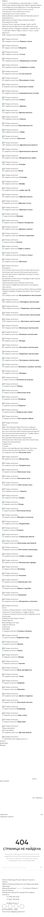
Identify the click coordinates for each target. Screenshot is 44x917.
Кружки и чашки (21, 610)
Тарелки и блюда (33, 610)
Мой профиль (30, 892)
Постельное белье (13, 442)
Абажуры (5, 289)
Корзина (13, 892)
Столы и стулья (7, 3)
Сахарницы (6, 627)
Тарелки (10, 620)
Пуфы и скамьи (22, 30)
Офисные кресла (8, 26)
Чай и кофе (28, 614)
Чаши (17, 623)
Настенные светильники (11, 272)
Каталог (3, 741)
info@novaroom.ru (21, 739)
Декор (4, 425)
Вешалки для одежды (22, 448)
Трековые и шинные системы (28, 274)
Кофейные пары (8, 618)
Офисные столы (20, 26)
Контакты (31, 880)
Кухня (4, 608)
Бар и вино (36, 614)
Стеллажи (16, 24)
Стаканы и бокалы (8, 610)
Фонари (22, 283)
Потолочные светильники (11, 270)
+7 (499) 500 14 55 (8, 739)
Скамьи (23, 14)
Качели (13, 30)
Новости (35, 888)
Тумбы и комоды (8, 448)
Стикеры (5, 446)
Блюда (4, 620)
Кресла (23, 16)
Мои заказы (21, 892)
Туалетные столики (23, 12)
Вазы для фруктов (8, 623)
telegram (4, 906)
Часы (8, 427)
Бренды (3, 745)
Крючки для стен (15, 450)
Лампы (27, 289)
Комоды (5, 24)
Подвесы (12, 291)
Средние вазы (27, 438)
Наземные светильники (10, 283)
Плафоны (5, 291)
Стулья (4, 7)
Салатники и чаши (8, 612)
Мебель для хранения (9, 5)
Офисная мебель (24, 5)
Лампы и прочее (8, 276)
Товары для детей (8, 728)
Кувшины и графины (22, 612)
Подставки (6, 629)
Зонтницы (33, 448)
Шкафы (23, 24)
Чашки (22, 618)
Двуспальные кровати (10, 20)
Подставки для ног (32, 16)
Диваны (5, 16)
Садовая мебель (35, 5)
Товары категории (11, 39)
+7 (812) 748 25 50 (12, 899)
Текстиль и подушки (28, 427)
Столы (28, 7)
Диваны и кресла (19, 3)
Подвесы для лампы (23, 291)
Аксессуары (6, 616)
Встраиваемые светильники (12, 278)
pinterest (22, 906)
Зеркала (13, 427)
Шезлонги (10, 18)
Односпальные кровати (26, 20)
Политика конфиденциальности (13, 912)
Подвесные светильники (11, 281)
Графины (5, 625)
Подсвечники (7, 444)
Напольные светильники (29, 272)
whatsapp (10, 906)
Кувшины (12, 625)
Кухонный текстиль (17, 614)
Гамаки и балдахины (16, 28)
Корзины (5, 450)
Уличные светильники (10, 274)
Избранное (6, 892)
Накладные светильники (31, 278)
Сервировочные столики (11, 14)
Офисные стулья (32, 26)
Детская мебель (8, 730)
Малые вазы (17, 438)
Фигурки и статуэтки (9, 429)
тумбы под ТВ (31, 24)
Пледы (4, 442)
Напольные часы (8, 440)
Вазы (4, 427)
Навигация (12, 880)
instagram (16, 906)
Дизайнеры (4, 743)
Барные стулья (12, 7)
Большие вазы (7, 438)
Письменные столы (9, 12)
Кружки (16, 618)
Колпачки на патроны (16, 289)
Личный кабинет (22, 880)
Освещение (6, 268)
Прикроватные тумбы (10, 22)
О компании (27, 888)
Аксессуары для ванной (31, 431)
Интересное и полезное (17, 435)
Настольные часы (32, 440)
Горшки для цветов (15, 431)
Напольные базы (36, 289)
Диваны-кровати (14, 16)
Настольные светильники (30, 270)
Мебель (5, 1)
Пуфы (4, 18)
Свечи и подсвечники (25, 429)
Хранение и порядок (27, 433)
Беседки (5, 28)
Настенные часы (20, 440)
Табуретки (22, 7)
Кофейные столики (15, 9)
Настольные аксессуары (10, 433)
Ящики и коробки (27, 450)
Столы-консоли (28, 9)
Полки (10, 24)
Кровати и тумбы (32, 3)
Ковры (18, 427)
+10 (6, 37)
